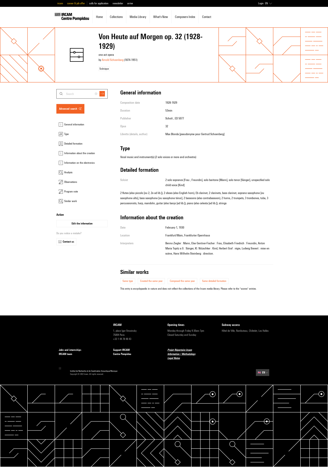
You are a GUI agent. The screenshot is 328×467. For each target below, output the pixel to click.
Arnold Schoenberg (113, 60)
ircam (60, 3)
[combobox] (82, 94)
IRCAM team (65, 354)
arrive (130, 3)
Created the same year (151, 281)
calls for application (98, 3)
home (99, 17)
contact (206, 17)
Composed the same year (182, 281)
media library (138, 17)
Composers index (185, 17)
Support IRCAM (121, 350)
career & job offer (76, 3)
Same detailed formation (214, 281)
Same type (127, 281)
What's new (160, 17)
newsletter (118, 3)
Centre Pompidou (122, 354)
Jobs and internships (70, 350)
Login (261, 3)
